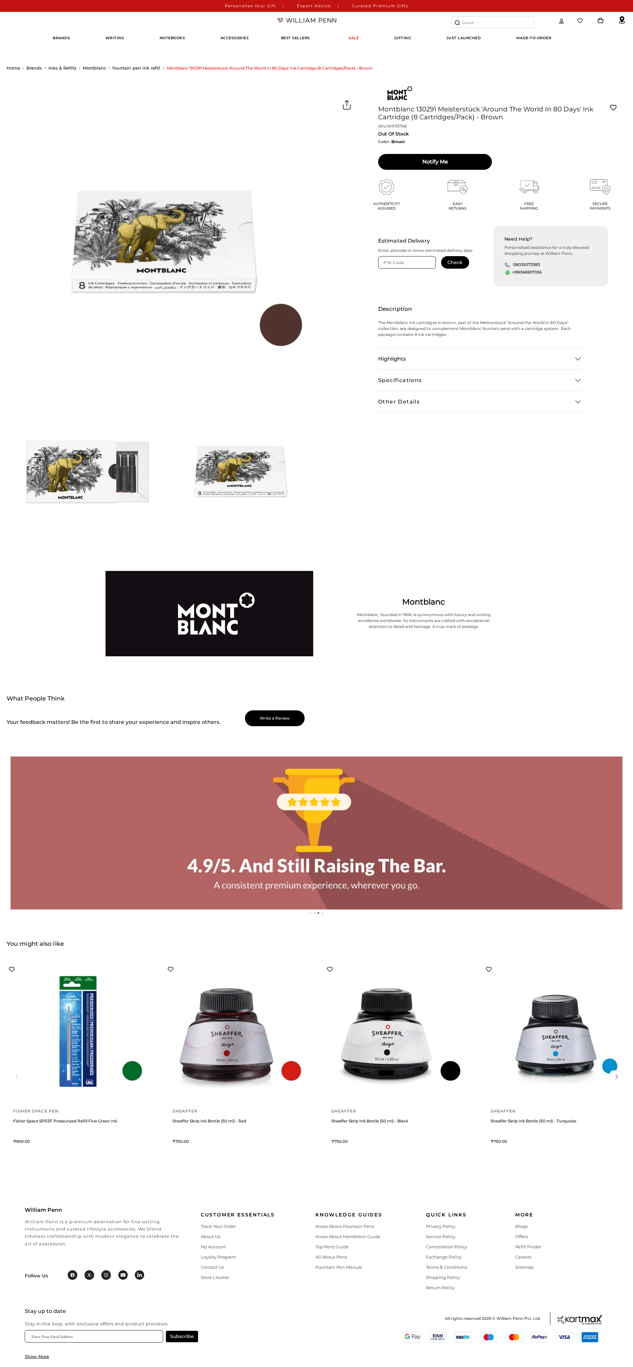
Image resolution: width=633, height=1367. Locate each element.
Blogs (521, 1226)
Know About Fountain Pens (345, 1226)
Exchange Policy (444, 1257)
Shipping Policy (443, 1277)
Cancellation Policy (446, 1246)
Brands (34, 68)
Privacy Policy (440, 1226)
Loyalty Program (218, 1257)
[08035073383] (507, 265)
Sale (353, 38)
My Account (213, 1246)
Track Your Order (218, 1226)
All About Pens (331, 1257)
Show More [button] (37, 1356)
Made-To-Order (534, 38)
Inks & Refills (62, 68)
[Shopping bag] (601, 21)
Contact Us (212, 1267)
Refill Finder (528, 1246)
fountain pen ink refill (136, 68)
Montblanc (94, 68)
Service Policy (440, 1236)
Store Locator (215, 1277)
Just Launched (463, 38)
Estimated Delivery (404, 241)
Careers (523, 1257)
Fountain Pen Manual (339, 1267)
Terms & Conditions (446, 1267)
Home (13, 68)
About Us (210, 1236)
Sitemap (524, 1267)
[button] (310, 913)
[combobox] (493, 22)
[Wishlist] (581, 21)
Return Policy (440, 1287)
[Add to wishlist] (613, 108)
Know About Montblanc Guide (348, 1236)
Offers (521, 1236)
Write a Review (275, 718)
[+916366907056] (507, 272)
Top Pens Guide (332, 1246)
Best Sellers (295, 38)
